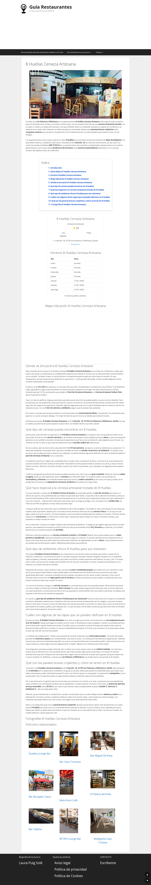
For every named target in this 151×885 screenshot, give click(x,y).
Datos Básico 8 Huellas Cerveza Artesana (68, 171)
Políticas (99, 52)
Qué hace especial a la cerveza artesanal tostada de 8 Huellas (77, 190)
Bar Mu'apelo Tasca (40, 796)
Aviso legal (62, 863)
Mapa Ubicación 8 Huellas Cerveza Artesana (69, 179)
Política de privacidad (70, 869)
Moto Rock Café (68, 800)
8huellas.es (75, 244)
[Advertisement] (75, 33)
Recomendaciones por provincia (78, 52)
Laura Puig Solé (30, 863)
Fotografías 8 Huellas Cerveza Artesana (68, 204)
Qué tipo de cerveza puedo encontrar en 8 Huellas (72, 186)
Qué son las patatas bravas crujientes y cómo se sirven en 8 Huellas (80, 201)
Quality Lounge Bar (40, 753)
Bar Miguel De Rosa (101, 755)
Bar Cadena (35, 829)
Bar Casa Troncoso (70, 761)
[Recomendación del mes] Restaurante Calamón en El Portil (42, 52)
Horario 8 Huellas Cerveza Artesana (65, 175)
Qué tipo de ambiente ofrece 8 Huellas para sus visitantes (75, 193)
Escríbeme (108, 863)
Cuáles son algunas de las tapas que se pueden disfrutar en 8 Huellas (80, 197)
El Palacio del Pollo (100, 794)
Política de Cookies (68, 876)
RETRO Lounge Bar (70, 838)
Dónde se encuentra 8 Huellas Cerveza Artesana (71, 182)
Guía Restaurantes (50, 7)
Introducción (56, 168)
